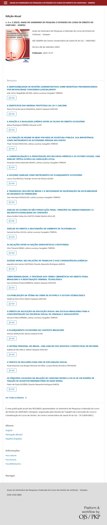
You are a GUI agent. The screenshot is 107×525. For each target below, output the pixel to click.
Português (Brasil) (14, 434)
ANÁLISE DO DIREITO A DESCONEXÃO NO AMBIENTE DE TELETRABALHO (41, 228)
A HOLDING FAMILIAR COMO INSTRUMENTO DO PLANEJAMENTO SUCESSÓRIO (44, 175)
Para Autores (11, 459)
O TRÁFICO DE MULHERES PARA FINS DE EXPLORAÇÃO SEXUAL (37, 362)
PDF (13, 98)
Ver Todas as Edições (15, 397)
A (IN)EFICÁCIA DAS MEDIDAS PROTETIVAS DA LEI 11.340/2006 (37, 105)
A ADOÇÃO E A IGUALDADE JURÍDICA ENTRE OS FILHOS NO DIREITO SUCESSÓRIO (46, 121)
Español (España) (14, 438)
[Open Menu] (5, 3)
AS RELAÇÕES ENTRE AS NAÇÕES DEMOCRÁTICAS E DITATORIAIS (38, 244)
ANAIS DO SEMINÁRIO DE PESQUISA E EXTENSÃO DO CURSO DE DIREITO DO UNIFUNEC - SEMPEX (52, 3)
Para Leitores (11, 455)
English (9, 430)
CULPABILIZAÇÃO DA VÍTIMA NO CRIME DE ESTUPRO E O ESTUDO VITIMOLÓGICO (46, 295)
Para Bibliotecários (13, 464)
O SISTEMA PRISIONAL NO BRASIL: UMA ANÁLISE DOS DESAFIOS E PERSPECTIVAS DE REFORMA (52, 346)
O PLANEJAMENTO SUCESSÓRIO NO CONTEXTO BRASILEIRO (35, 330)
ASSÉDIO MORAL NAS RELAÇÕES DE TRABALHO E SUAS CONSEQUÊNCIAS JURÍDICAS (47, 260)
